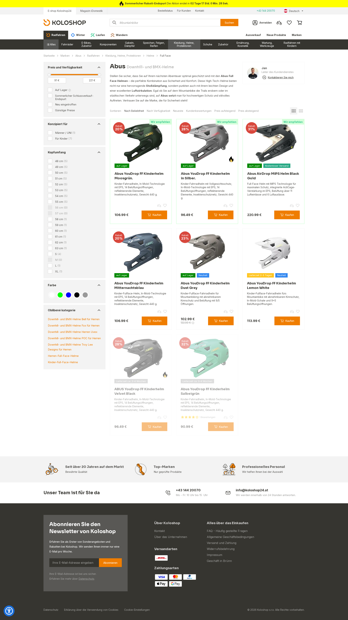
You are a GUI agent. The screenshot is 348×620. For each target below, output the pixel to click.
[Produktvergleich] (279, 23)
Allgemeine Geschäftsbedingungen (230, 537)
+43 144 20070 (266, 10)
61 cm (60, 236)
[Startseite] (65, 22)
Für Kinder (63, 138)
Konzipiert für (58, 124)
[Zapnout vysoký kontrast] (9, 610)
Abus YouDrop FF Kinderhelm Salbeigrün (205, 391)
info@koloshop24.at (252, 490)
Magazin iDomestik (91, 10)
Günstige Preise (65, 110)
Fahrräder (67, 44)
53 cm (61, 190)
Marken (297, 34)
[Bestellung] (299, 23)
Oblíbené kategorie (61, 310)
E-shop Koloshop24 (59, 10)
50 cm (61, 172)
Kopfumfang (57, 152)
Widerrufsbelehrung (221, 549)
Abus (78, 55)
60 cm (61, 230)
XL (58, 271)
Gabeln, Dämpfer (130, 44)
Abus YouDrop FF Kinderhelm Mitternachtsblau (138, 285)
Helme (150, 55)
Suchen (229, 22)
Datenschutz (86, 578)
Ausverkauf (253, 34)
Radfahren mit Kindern (292, 44)
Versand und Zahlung (221, 543)
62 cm (61, 242)
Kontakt (199, 10)
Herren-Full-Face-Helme (63, 356)
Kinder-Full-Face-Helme (63, 362)
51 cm (61, 178)
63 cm (61, 248)
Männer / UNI (65, 132)
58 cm (61, 219)
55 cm (61, 201)
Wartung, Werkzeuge (267, 44)
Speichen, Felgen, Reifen (154, 44)
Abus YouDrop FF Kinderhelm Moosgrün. (139, 176)
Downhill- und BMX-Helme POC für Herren (74, 338)
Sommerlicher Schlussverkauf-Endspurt (74, 97)
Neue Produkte (276, 34)
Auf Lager (61, 90)
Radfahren (93, 55)
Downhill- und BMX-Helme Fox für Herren (74, 325)
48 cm (61, 161)
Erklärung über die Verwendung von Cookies (91, 609)
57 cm (61, 213)
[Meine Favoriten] (289, 23)
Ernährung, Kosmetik (243, 44)
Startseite (49, 55)
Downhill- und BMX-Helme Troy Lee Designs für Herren (70, 347)
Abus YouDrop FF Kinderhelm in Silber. (205, 176)
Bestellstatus (165, 10)
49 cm (61, 167)
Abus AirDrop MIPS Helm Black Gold (273, 176)
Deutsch (294, 11)
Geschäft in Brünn (219, 561)
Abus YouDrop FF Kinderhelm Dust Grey (205, 285)
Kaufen (156, 215)
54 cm (61, 196)
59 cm (61, 225)
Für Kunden (184, 10)
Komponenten (108, 44)
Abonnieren (110, 562)
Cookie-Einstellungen (137, 609)
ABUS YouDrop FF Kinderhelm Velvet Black (139, 391)
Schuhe (207, 44)
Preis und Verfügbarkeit (65, 67)
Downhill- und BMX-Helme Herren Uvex (72, 332)
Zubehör (223, 44)
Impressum (214, 555)
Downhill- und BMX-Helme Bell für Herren (74, 319)
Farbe (52, 285)
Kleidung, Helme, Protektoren (184, 44)
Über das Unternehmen (170, 537)
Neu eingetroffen (65, 104)
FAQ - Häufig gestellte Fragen (227, 531)
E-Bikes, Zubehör (86, 44)
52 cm (61, 184)
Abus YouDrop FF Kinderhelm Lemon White (271, 285)
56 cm (61, 207)
